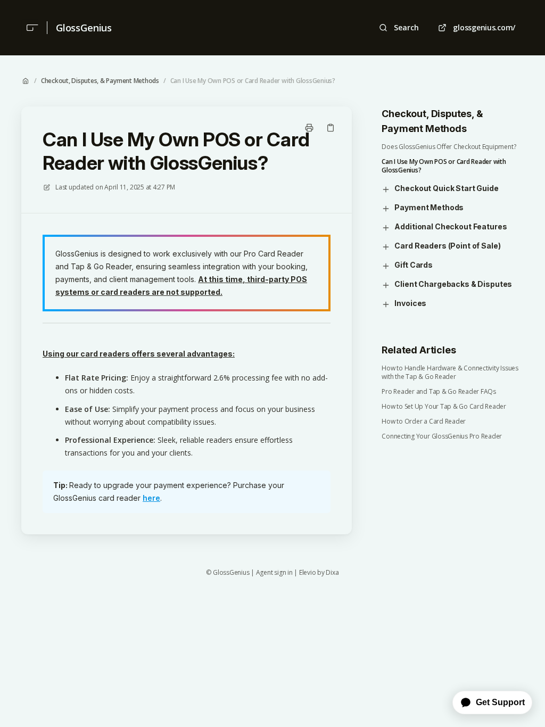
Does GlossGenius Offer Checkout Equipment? (449, 147)
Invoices (410, 303)
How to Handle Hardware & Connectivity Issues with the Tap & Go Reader (450, 372)
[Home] (30, 27)
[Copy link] (330, 127)
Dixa (332, 572)
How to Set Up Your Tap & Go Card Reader (444, 406)
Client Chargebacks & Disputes (453, 283)
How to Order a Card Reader (424, 421)
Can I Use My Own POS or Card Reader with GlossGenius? (252, 81)
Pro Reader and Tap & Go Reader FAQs (439, 391)
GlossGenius (84, 27)
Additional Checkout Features (450, 226)
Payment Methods (429, 207)
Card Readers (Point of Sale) (447, 245)
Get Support (500, 702)
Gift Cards (413, 264)
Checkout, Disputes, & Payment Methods (100, 81)
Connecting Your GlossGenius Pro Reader (442, 436)
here (151, 497)
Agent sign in (274, 572)
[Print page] (309, 127)
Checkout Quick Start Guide (446, 188)
